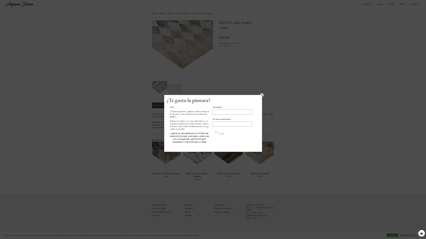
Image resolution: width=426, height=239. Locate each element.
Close (261, 95)
